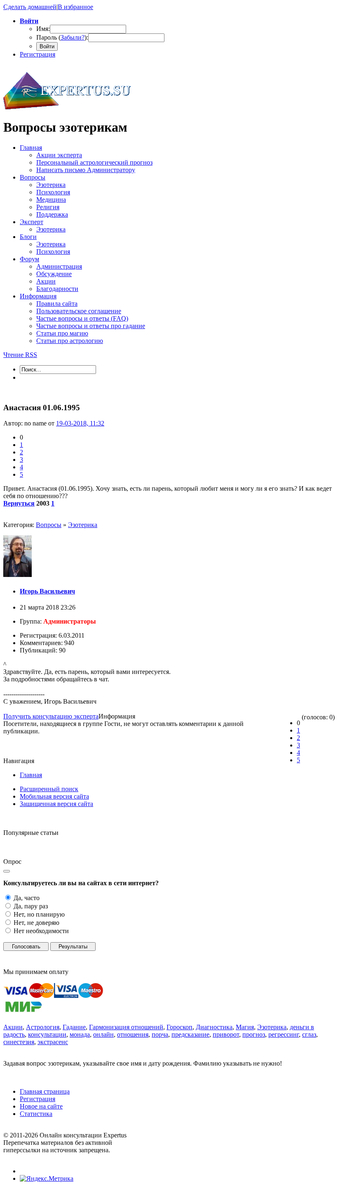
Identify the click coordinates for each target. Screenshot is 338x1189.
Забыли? (72, 37)
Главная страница (45, 1091)
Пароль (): (62, 37)
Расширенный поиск (49, 788)
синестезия (18, 1041)
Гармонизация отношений (126, 1027)
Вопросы (48, 524)
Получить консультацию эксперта (51, 716)
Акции (13, 1027)
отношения (132, 1034)
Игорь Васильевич (47, 591)
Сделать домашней (29, 6)
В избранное (75, 6)
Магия (245, 1027)
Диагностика (214, 1027)
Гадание (74, 1027)
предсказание (190, 1034)
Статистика (36, 1113)
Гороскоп (179, 1027)
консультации (47, 1034)
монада (80, 1034)
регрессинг (283, 1034)
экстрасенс (53, 1041)
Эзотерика (82, 524)
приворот (226, 1034)
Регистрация (37, 54)
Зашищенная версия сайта (56, 803)
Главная (31, 774)
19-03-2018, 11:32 (80, 423)
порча (160, 1034)
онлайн (103, 1034)
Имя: (43, 28)
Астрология (42, 1027)
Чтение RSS (20, 354)
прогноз (253, 1034)
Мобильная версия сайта (54, 796)
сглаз (309, 1034)
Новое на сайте (41, 1106)
